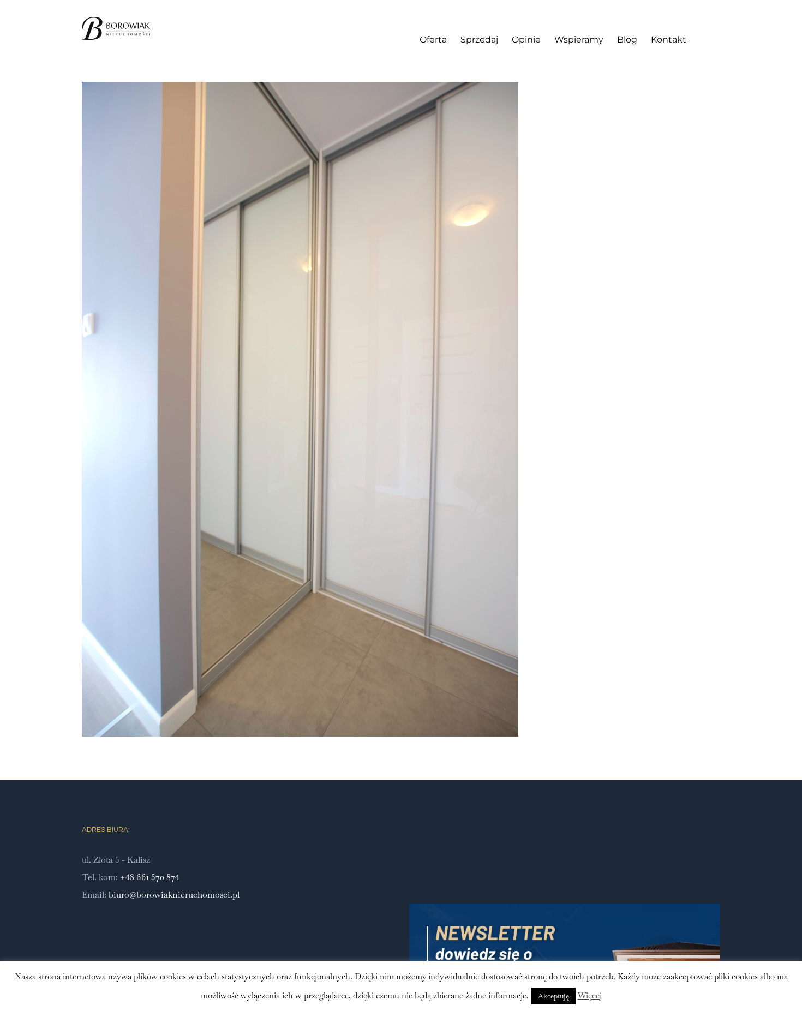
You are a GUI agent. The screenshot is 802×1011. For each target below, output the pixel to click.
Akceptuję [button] (553, 996)
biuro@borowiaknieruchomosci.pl (174, 894)
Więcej (590, 995)
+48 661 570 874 (149, 877)
